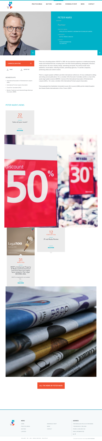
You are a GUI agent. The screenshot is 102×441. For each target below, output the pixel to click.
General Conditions (37, 438)
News (82, 4)
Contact (91, 4)
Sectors (49, 4)
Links (30, 438)
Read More (20, 130)
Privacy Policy (45, 438)
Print (11, 69)
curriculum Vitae (14, 63)
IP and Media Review (51, 239)
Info (27, 438)
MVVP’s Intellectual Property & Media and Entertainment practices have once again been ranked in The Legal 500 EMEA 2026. (21, 270)
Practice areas (37, 4)
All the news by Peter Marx (51, 386)
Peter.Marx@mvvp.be (65, 42)
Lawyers (58, 4)
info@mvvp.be (80, 431)
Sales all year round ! (19, 122)
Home (22, 423)
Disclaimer (23, 438)
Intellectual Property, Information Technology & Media (75, 31)
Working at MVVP (71, 4)
